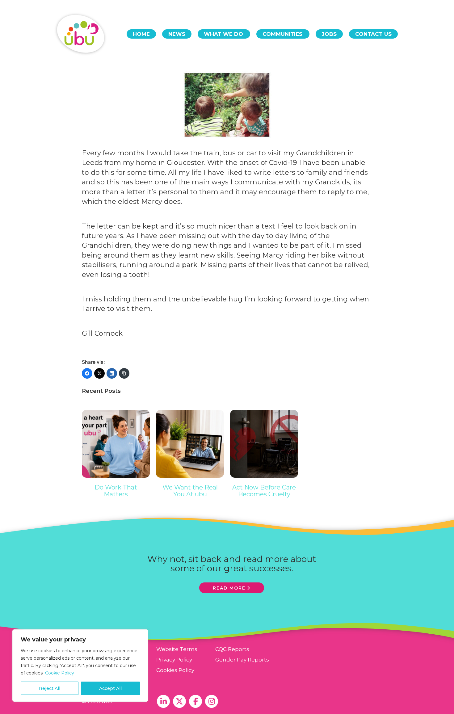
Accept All (110, 688)
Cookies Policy (175, 670)
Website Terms (176, 649)
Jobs (329, 34)
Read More (229, 588)
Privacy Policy (174, 660)
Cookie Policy (59, 673)
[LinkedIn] (112, 373)
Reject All (49, 688)
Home (141, 34)
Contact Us (373, 34)
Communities (282, 34)
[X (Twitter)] (99, 373)
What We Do (223, 34)
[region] (80, 665)
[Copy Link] (124, 373)
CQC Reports (232, 649)
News (176, 34)
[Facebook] (87, 373)
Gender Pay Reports (242, 660)
